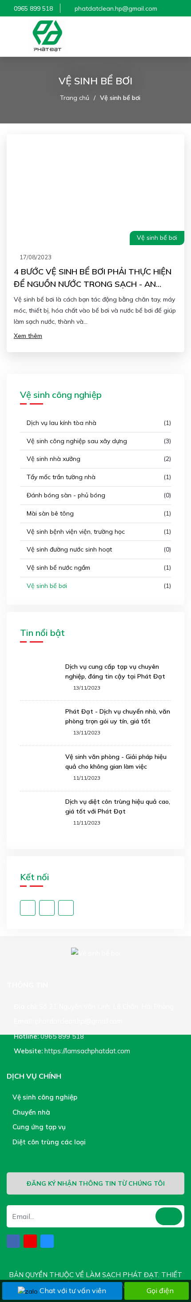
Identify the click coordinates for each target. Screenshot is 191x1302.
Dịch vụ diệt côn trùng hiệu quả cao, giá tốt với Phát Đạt (117, 806)
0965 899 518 (33, 8)
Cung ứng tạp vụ (38, 1127)
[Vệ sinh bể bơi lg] (47, 36)
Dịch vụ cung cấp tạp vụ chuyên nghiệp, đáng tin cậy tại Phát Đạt (115, 671)
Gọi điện (160, 1290)
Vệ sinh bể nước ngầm (57, 568)
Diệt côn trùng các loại (48, 1142)
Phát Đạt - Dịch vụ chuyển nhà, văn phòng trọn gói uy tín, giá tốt (117, 716)
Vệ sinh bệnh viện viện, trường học (75, 532)
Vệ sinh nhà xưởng (52, 459)
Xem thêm (28, 336)
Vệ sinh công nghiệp (44, 1097)
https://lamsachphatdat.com (87, 1051)
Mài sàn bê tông (49, 513)
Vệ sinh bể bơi (120, 98)
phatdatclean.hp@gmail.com (116, 8)
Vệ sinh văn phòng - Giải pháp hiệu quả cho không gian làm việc (116, 761)
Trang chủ (74, 98)
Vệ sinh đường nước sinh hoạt (68, 549)
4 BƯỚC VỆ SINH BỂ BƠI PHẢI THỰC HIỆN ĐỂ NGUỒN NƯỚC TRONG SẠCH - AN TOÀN (92, 284)
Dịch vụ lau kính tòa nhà (60, 423)
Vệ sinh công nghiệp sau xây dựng (76, 441)
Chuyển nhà (30, 1112)
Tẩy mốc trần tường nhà (60, 477)
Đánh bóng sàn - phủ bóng (65, 495)
